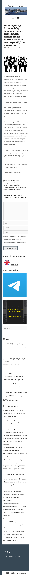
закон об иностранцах (22, 361)
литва (14, 373)
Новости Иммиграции (13, 180)
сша (4, 396)
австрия (5, 344)
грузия (8, 359)
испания (17, 370)
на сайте (12, 557)
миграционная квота (20, 373)
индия (13, 370)
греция (4, 359)
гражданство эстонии (19, 356)
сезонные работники (22, 392)
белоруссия (22, 344)
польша (16, 389)
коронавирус (5, 373)
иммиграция (9, 370)
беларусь (16, 344)
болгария (5, 347)
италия (21, 370)
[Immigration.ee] (16, 11)
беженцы (7, 182)
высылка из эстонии (22, 350)
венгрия (10, 347)
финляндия (19, 396)
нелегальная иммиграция (13, 380)
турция (7, 396)
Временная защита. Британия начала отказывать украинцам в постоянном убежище (14, 413)
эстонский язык (15, 400)
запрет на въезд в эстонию (11, 365)
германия (5, 353)
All (5, 180)
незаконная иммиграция (15, 376)
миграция (13, 182)
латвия (10, 373)
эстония (18, 182)
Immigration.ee (15, 6)
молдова (5, 376)
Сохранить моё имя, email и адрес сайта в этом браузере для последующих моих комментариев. (15, 239)
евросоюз (13, 361)
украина (12, 396)
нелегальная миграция (10, 383)
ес (16, 361)
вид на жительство (17, 347)
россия (15, 392)
